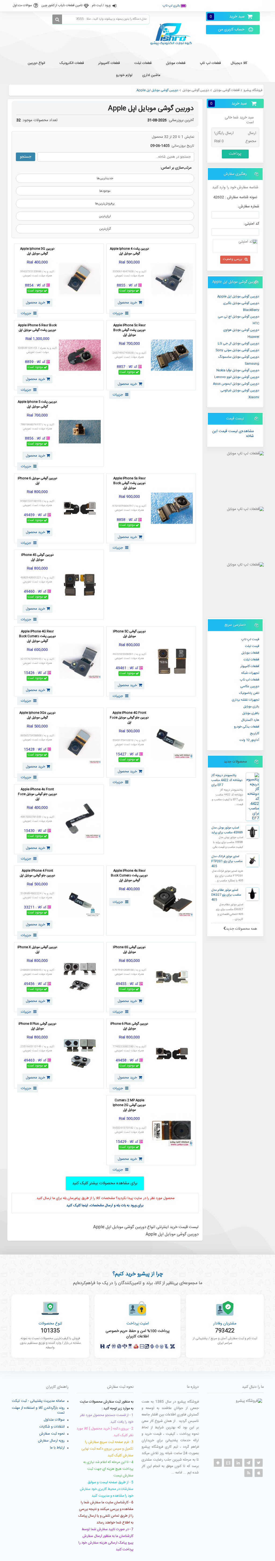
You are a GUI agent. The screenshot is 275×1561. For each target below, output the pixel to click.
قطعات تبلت (251, 659)
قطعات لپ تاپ (249, 679)
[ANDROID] (218, 1463)
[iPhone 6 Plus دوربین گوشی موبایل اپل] (172, 1054)
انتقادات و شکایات (52, 1427)
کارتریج (254, 733)
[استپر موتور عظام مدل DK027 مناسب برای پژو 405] (252, 894)
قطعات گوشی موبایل (226, 90)
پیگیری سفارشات (205, 6)
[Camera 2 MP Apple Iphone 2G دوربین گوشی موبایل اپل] (172, 1130)
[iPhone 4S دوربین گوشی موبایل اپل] (79, 585)
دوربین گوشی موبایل (195, 90)
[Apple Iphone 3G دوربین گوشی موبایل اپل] (79, 279)
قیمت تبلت (252, 646)
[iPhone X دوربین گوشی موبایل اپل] (79, 977)
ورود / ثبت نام (101, 5)
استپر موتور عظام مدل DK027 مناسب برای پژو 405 (226, 895)
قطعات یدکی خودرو (246, 726)
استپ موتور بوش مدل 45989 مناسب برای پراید (227, 830)
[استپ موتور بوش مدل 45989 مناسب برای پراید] (252, 831)
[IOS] (259, 1473)
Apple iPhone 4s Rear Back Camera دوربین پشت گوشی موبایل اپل (129, 875)
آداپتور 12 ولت (249, 740)
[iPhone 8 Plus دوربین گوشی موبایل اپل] (79, 1054)
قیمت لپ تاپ (250, 639)
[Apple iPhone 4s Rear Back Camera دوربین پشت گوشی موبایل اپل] (172, 900)
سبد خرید (227, 16)
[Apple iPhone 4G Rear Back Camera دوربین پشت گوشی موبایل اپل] (79, 661)
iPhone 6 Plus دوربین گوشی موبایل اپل (129, 1026)
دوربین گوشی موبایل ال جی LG (238, 343)
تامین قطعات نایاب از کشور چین (61, 5)
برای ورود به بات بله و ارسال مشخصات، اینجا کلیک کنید (104, 1205)
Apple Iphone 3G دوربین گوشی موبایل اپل (37, 251)
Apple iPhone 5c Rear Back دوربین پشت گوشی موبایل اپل (129, 330)
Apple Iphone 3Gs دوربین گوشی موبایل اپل (37, 715)
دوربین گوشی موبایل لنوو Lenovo (236, 377)
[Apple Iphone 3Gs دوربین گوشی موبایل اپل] (79, 743)
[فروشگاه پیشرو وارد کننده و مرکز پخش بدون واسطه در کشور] (173, 34)
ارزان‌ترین (105, 216)
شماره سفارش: (248, 206)
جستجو (25, 157)
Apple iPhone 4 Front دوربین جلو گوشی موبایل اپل (37, 873)
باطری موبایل (250, 713)
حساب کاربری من (231, 29)
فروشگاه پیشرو (253, 90)
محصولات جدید (235, 762)
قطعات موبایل (250, 652)
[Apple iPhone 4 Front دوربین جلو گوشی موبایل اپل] (79, 900)
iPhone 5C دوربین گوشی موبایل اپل (129, 634)
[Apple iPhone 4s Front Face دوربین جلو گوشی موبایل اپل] (79, 819)
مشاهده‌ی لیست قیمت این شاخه (233, 433)
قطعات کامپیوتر (249, 666)
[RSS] (248, 1473)
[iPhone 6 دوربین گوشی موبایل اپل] (79, 508)
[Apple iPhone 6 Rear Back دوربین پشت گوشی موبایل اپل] (79, 355)
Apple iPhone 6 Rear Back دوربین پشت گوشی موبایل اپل (37, 328)
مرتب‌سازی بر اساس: (175, 167)
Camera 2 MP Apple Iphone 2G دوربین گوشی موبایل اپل (129, 1105)
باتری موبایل (251, 706)
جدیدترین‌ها (105, 178)
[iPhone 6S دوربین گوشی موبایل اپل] (172, 977)
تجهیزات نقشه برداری (245, 699)
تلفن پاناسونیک (249, 693)
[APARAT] (228, 1463)
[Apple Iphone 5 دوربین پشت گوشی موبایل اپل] (79, 432)
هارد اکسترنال (250, 720)
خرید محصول (127, 303)
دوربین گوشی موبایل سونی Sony (237, 350)
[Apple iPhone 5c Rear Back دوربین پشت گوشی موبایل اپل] (172, 355)
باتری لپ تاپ (172, 5)
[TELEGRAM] (248, 1463)
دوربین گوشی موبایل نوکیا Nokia (237, 370)
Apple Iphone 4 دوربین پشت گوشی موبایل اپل (129, 251)
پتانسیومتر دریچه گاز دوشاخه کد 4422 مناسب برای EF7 (227, 780)
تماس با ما (252, 6)
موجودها (104, 191)
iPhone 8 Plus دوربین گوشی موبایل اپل (37, 1026)
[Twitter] (259, 1463)
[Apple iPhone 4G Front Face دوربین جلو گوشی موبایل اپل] (172, 743)
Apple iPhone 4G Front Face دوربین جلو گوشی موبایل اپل (129, 718)
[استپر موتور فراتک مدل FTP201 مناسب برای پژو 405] (252, 860)
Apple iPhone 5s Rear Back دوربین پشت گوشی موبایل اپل (129, 483)
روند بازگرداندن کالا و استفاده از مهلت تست (38, 1410)
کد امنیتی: (251, 223)
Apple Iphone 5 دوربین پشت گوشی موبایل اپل (37, 404)
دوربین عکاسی (249, 686)
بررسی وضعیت (232, 259)
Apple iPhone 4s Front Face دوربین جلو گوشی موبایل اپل (37, 794)
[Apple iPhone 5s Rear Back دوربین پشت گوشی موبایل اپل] (172, 508)
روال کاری (231, 6)
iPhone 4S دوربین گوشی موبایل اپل (37, 557)
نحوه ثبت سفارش (52, 1434)
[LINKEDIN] (238, 1463)
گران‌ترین (105, 228)
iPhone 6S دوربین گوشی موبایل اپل (129, 950)
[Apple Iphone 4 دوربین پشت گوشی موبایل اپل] (172, 279)
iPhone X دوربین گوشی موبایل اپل (37, 950)
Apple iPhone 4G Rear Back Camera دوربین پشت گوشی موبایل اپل (37, 636)
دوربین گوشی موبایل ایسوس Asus (236, 383)
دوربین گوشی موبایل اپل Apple (238, 296)
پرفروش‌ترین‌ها (105, 203)
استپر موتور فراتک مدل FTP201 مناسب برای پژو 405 (227, 861)
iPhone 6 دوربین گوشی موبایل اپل (37, 481)
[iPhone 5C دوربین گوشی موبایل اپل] (172, 661)
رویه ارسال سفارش (51, 1441)
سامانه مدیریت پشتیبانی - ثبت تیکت (38, 1401)
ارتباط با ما (57, 1448)
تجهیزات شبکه (250, 673)
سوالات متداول (22, 5)
